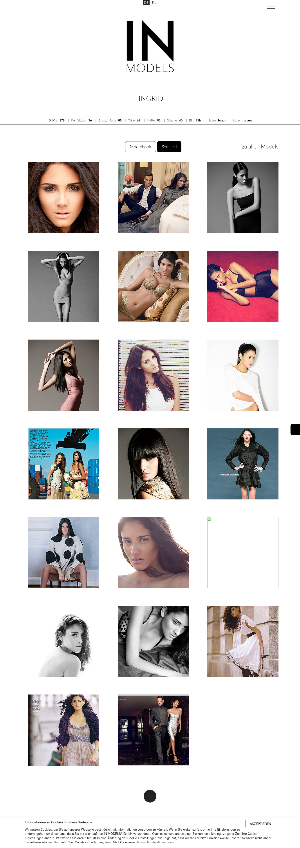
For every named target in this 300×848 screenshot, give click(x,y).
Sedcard (169, 146)
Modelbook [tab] (140, 146)
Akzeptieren (260, 823)
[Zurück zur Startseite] (150, 46)
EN (154, 2)
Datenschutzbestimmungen (155, 842)
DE (146, 2)
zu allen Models (260, 146)
